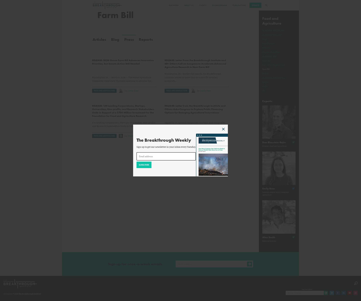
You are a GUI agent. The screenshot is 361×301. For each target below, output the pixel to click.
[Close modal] (223, 129)
